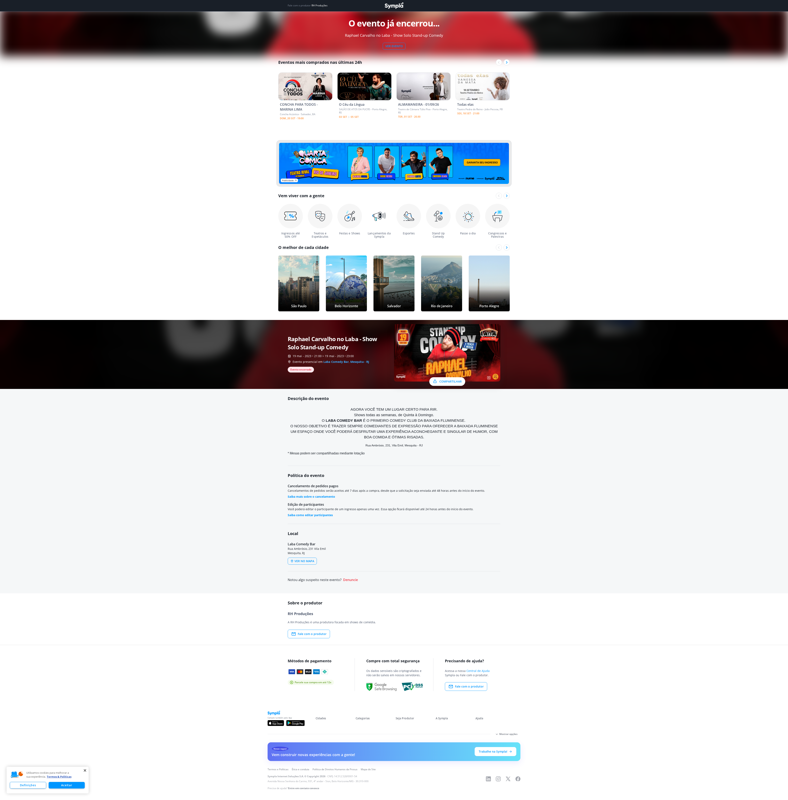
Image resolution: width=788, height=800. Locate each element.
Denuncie (350, 580)
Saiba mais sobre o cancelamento (311, 497)
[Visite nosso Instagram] (498, 778)
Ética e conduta (300, 769)
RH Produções (320, 5)
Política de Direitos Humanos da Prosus (335, 769)
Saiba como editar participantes (310, 515)
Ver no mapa (304, 561)
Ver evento (394, 46)
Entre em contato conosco (303, 788)
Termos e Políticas (278, 769)
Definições (28, 785)
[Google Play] (295, 723)
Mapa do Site (368, 769)
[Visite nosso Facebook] (517, 778)
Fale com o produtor (312, 634)
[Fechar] (84, 770)
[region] (48, 780)
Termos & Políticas (59, 776)
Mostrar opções (508, 734)
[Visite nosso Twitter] (508, 778)
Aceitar (66, 785)
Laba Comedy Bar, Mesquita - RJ (346, 362)
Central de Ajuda (478, 671)
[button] (17, 774)
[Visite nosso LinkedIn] (488, 778)
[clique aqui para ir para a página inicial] (394, 6)
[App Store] (276, 723)
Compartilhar (450, 381)
